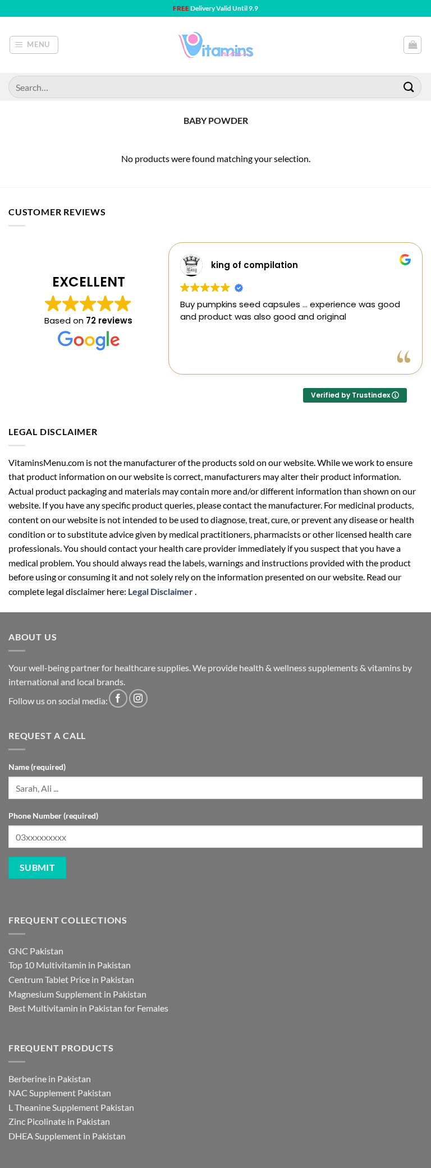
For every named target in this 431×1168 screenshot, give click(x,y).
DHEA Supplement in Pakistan (67, 1135)
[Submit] (409, 87)
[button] (34, 45)
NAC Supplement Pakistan (59, 1092)
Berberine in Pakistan (49, 1078)
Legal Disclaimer (160, 591)
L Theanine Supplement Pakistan (71, 1107)
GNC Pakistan (35, 950)
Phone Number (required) (53, 815)
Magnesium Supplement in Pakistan (77, 994)
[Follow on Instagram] (138, 698)
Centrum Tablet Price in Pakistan (71, 979)
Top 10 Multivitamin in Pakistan (69, 964)
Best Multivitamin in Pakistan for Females (88, 1008)
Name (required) (37, 767)
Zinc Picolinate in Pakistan (59, 1121)
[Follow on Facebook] (118, 698)
